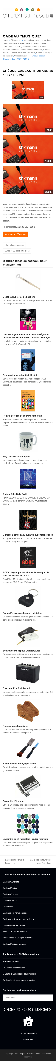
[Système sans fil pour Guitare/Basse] (28, 635)
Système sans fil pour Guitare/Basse (21, 650)
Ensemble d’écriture (13, 801)
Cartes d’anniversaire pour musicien (19, 980)
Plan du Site (28, 1039)
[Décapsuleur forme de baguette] (28, 281)
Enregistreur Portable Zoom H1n (13, 862)
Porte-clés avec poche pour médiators (22, 613)
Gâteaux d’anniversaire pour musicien (19, 974)
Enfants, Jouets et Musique (15, 931)
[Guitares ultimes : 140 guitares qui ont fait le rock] (28, 519)
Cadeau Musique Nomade (14, 944)
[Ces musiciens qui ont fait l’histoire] (28, 360)
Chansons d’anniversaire (14, 968)
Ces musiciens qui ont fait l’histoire (21, 375)
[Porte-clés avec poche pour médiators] (28, 598)
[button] (51, 15)
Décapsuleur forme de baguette (19, 297)
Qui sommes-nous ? (28, 1033)
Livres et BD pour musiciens (17, 251)
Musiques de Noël (11, 961)
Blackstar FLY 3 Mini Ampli (16, 688)
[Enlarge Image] (28, 90)
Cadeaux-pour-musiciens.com (27, 1054)
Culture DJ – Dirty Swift (15, 494)
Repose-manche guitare (15, 726)
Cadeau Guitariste (11, 882)
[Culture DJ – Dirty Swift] (28, 479)
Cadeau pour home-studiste (15, 913)
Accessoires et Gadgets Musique (17, 938)
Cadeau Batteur (10, 900)
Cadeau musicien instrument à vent (18, 919)
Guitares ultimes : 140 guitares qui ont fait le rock (28, 535)
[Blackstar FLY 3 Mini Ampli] (28, 673)
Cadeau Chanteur (10, 894)
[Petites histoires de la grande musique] (28, 400)
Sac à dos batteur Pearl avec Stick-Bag (39, 862)
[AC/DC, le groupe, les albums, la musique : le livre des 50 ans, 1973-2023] (28, 557)
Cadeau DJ (8, 906)
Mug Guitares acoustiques (16, 456)
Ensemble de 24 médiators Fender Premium (25, 839)
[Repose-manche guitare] (28, 711)
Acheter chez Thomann (15, 234)
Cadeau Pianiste (10, 888)
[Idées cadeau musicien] (28, 1009)
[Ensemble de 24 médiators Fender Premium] (28, 823)
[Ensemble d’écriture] (28, 786)
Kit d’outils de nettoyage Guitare (19, 763)
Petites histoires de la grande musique (22, 416)
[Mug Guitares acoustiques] (28, 441)
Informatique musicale (14, 245)
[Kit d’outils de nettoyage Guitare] (28, 748)
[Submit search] (50, 997)
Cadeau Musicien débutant (15, 925)
